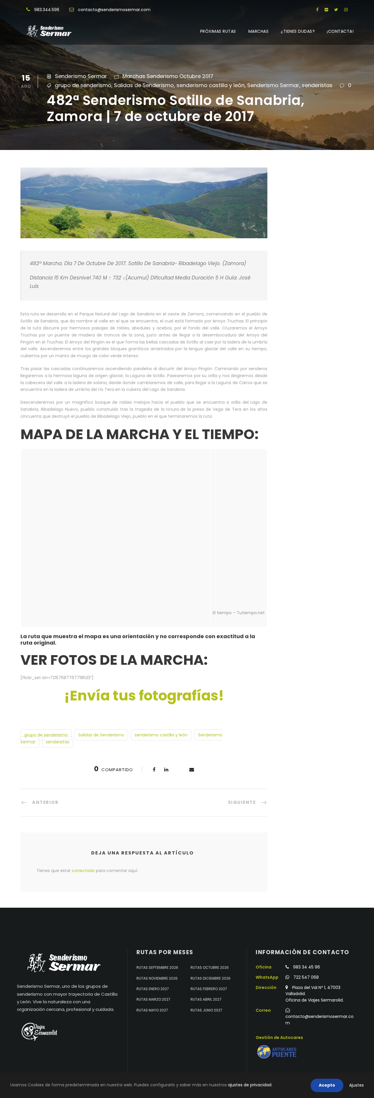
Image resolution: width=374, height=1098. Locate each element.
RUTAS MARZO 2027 (153, 999)
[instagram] (346, 10)
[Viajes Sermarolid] (39, 1031)
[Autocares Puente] (277, 1052)
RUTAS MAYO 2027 (152, 1010)
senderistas (317, 85)
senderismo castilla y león (210, 85)
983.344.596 (46, 10)
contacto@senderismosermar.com (114, 10)
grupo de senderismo (83, 85)
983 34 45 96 (306, 967)
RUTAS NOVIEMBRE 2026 (157, 978)
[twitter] (336, 10)
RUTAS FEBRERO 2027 (209, 988)
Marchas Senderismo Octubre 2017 (167, 76)
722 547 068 (306, 977)
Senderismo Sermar (81, 76)
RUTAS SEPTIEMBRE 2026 (157, 967)
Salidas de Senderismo (144, 85)
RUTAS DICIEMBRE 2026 (211, 978)
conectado (83, 870)
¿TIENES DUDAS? (298, 31)
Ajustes (356, 1085)
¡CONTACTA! (340, 31)
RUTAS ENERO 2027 (152, 988)
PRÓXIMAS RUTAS (218, 31)
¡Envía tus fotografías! (144, 695)
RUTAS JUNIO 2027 (206, 1010)
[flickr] (326, 10)
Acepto (327, 1085)
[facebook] (317, 10)
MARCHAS (258, 31)
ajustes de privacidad (249, 1085)
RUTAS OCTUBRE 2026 (210, 967)
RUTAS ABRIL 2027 (206, 999)
